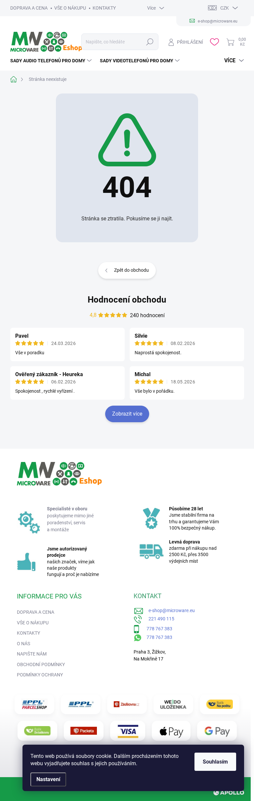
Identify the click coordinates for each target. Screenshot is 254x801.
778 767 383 (156, 628)
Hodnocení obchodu (127, 300)
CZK (224, 8)
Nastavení (48, 779)
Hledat (150, 41)
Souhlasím (215, 762)
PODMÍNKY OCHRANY (40, 674)
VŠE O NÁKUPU (70, 8)
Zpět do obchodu (131, 270)
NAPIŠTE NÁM (32, 654)
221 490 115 (158, 618)
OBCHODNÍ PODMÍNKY (41, 664)
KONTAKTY (104, 8)
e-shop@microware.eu (169, 610)
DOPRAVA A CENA (29, 8)
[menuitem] (51, 61)
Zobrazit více (127, 414)
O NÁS (23, 643)
